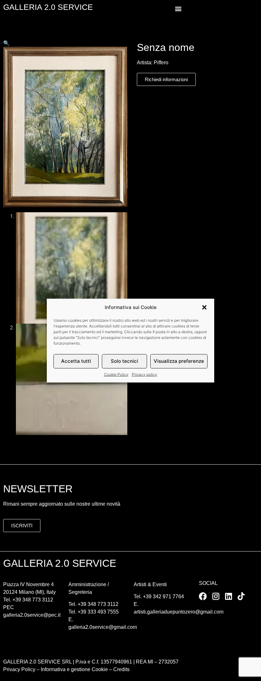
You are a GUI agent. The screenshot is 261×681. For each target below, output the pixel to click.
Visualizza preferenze (179, 361)
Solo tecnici (124, 361)
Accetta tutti (76, 361)
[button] (204, 307)
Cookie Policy (116, 374)
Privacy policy (144, 374)
